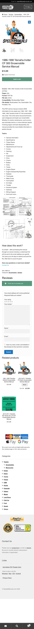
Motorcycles (9, 468)
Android (18, 574)
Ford (5, 503)
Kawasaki (7, 488)
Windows (5, 574)
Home (5, 14)
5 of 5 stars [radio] (12, 301)
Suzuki (6, 506)
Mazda (6, 494)
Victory (6, 509)
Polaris (6, 479)
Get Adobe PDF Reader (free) (12, 567)
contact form (15, 548)
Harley (6, 474)
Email (6, 336)
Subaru (6, 491)
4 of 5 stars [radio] (10, 301)
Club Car (6, 500)
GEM (5, 482)
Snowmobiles (18, 14)
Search (17, 626)
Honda (6, 485)
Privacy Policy (7, 578)
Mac (10, 574)
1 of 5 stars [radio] (5, 301)
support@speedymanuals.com (24, 1)
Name (6, 328)
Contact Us (5, 265)
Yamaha (11, 14)
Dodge (6, 471)
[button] (29, 22)
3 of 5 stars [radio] (8, 301)
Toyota (6, 476)
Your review (8, 304)
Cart (26, 624)
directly (29, 548)
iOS (13, 574)
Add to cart (17, 79)
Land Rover (7, 497)
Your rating (7, 299)
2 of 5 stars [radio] (6, 301)
